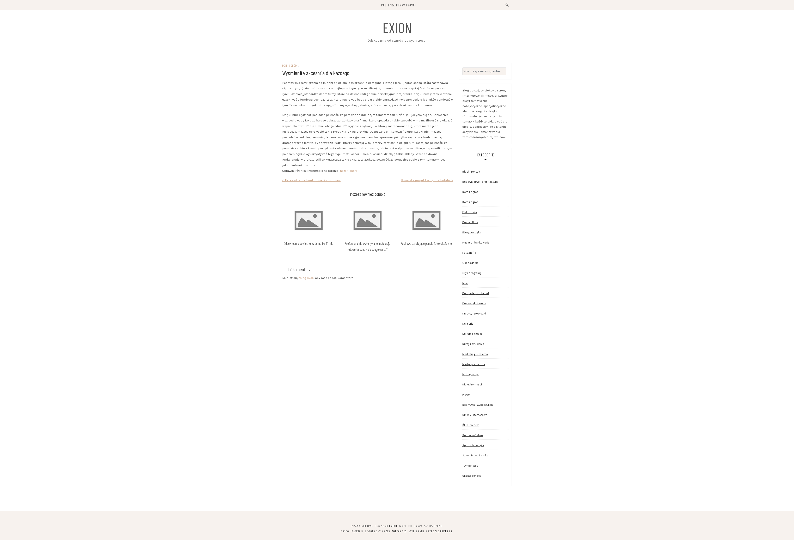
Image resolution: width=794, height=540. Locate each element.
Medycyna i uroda (473, 364)
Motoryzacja (470, 374)
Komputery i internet (475, 293)
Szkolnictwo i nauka (475, 455)
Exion (397, 27)
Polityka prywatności (398, 5)
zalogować (306, 278)
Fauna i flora (470, 222)
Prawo (466, 394)
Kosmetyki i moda (474, 303)
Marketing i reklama (475, 354)
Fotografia (469, 252)
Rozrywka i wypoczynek (477, 404)
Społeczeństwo (472, 435)
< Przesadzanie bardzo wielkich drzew (311, 180)
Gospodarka (470, 262)
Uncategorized (472, 475)
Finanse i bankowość (475, 242)
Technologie (470, 465)
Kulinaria (468, 323)
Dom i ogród (289, 65)
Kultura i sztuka (472, 333)
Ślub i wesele (470, 425)
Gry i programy (471, 273)
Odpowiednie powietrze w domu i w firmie (308, 243)
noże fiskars (349, 171)
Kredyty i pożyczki (474, 313)
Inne (465, 283)
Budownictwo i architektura (480, 181)
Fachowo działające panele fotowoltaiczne (426, 243)
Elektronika (469, 212)
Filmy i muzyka (471, 232)
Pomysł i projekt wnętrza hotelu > (427, 180)
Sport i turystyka (473, 445)
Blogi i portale (471, 171)
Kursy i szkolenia (473, 344)
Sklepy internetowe (474, 414)
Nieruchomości (472, 384)
